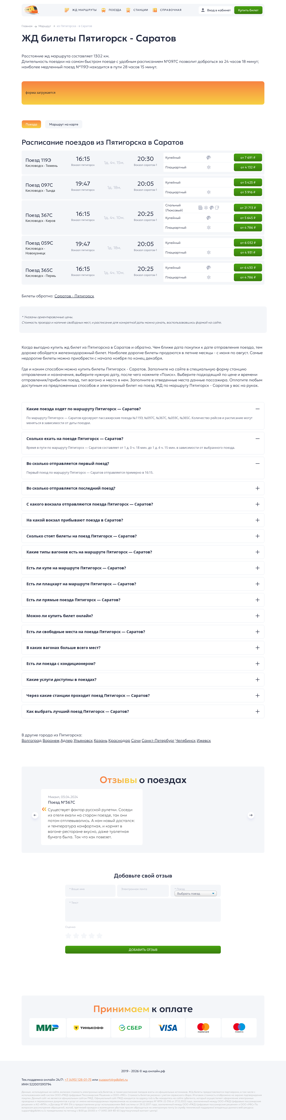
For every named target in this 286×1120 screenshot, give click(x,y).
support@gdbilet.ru (113, 1080)
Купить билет (248, 10)
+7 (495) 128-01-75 (78, 1080)
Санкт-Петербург (158, 740)
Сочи (136, 740)
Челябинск (185, 740)
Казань (100, 740)
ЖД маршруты (84, 10)
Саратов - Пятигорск (74, 295)
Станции (140, 10)
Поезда (115, 10)
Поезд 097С (39, 185)
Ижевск (204, 740)
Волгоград (32, 740)
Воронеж (51, 740)
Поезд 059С (39, 243)
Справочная (171, 10)
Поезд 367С (39, 215)
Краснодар (119, 740)
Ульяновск (83, 740)
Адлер (67, 740)
